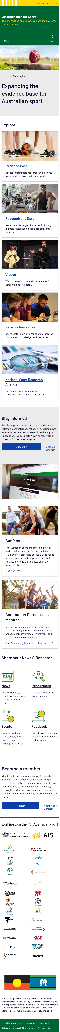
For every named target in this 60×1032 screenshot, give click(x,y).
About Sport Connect (51, 807)
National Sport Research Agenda (24, 382)
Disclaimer (30, 1023)
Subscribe (21, 446)
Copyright (43, 1023)
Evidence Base (16, 166)
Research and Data (19, 219)
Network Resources (20, 327)
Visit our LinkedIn (50, 448)
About (31, 1028)
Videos (10, 275)
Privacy (6, 1028)
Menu (6, 41)
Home (5, 76)
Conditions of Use (12, 1023)
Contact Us (43, 1028)
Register (20, 805)
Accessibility (19, 1028)
